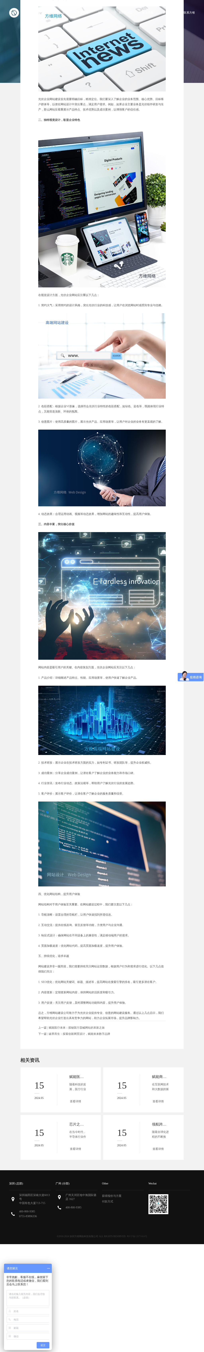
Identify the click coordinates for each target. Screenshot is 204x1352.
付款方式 (107, 1201)
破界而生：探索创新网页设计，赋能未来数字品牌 (79, 1033)
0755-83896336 (28, 1216)
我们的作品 (126, 12)
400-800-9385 (27, 1211)
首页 (65, 12)
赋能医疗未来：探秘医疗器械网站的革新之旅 (77, 1027)
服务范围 (103, 12)
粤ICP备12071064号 (137, 1236)
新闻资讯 (168, 12)
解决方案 (147, 12)
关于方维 (82, 12)
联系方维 (189, 12)
